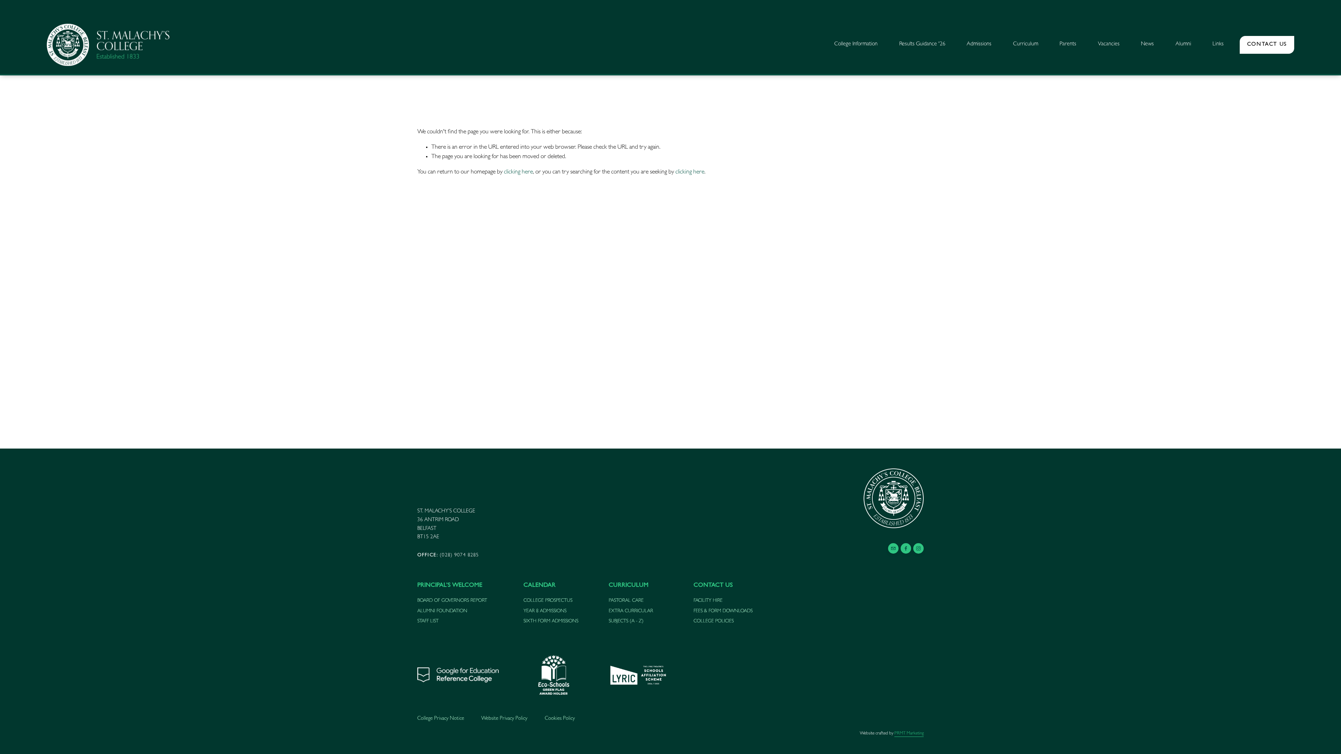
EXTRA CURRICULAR (631, 611)
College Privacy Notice (440, 719)
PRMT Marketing (909, 733)
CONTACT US (1267, 44)
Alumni (1183, 44)
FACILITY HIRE (708, 600)
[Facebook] (906, 548)
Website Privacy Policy (504, 719)
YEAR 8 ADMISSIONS (544, 611)
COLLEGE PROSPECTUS (547, 600)
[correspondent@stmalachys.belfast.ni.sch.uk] (893, 548)
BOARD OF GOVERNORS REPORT (452, 600)
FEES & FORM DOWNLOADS (723, 611)
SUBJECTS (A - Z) (626, 621)
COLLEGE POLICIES (714, 621)
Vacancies (1109, 44)
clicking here (518, 172)
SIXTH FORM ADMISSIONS (550, 621)
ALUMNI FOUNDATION (442, 611)
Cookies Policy (560, 719)
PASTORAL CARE (626, 600)
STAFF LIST (428, 621)
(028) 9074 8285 (448, 555)
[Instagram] (918, 548)
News (1147, 44)
